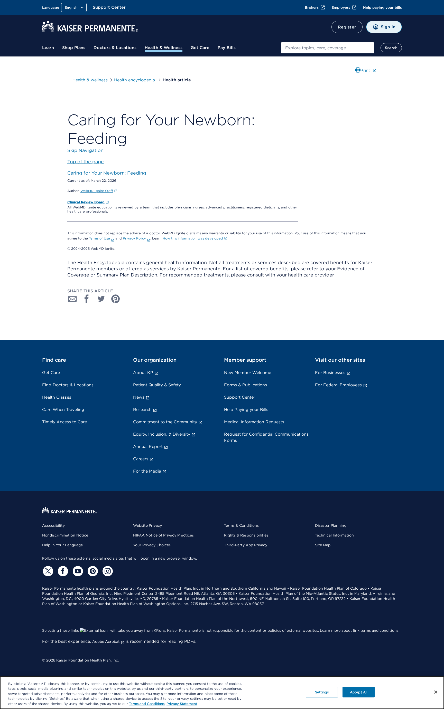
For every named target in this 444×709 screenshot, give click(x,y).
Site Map (322, 545)
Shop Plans (73, 47)
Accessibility (53, 525)
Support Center (109, 7)
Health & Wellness (163, 47)
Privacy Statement (181, 704)
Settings (322, 692)
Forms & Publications (245, 384)
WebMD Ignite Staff (96, 191)
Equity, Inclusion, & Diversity (161, 434)
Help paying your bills (382, 7)
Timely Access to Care (64, 421)
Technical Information (334, 535)
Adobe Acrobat (106, 641)
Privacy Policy (134, 238)
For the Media (147, 471)
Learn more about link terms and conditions (359, 630)
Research (142, 409)
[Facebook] (62, 571)
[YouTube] (77, 571)
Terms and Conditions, (147, 704)
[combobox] (327, 47)
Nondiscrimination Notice (65, 535)
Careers (140, 458)
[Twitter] (47, 571)
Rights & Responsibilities (246, 535)
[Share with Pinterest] (115, 299)
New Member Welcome (247, 372)
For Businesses (330, 372)
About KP (143, 372)
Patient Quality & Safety (157, 384)
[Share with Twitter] (101, 299)
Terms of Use (99, 238)
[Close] (435, 692)
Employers (340, 7)
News (138, 397)
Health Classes (56, 397)
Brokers (312, 7)
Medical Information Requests (254, 421)
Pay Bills (227, 47)
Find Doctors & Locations (68, 384)
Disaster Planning (330, 525)
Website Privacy (147, 525)
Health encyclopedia (135, 80)
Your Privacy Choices (152, 545)
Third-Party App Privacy (245, 545)
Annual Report (148, 446)
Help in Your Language (62, 545)
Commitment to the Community (165, 421)
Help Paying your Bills (246, 409)
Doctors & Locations (115, 47)
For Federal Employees (338, 384)
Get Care (200, 47)
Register (347, 27)
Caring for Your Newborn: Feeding (106, 173)
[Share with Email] (72, 299)
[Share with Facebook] (87, 299)
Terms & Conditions (241, 525)
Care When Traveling (63, 409)
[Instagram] (107, 571)
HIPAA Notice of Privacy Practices (163, 535)
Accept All (358, 692)
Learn (48, 47)
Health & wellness (90, 80)
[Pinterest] (92, 571)
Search (391, 48)
